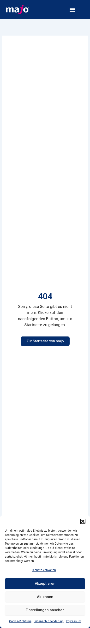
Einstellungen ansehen (45, 610)
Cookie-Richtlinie (20, 621)
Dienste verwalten (44, 570)
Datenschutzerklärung (49, 621)
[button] (82, 521)
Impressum (73, 621)
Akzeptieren (45, 583)
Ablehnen (45, 597)
